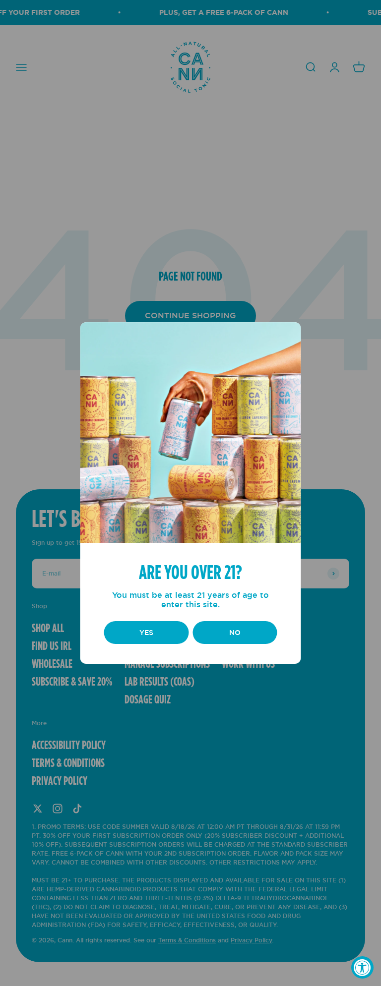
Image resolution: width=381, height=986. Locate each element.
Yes (146, 632)
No (235, 632)
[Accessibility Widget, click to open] (362, 967)
